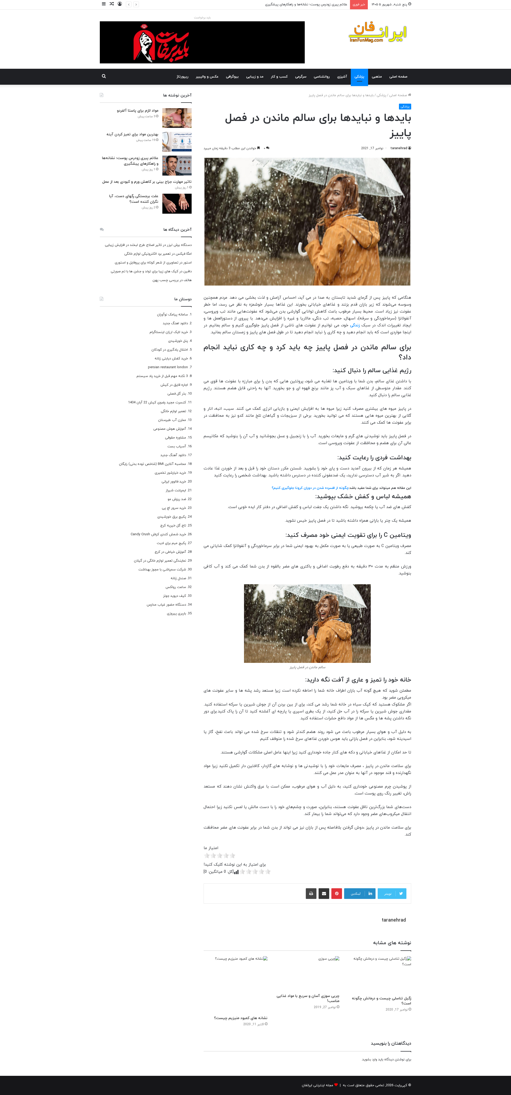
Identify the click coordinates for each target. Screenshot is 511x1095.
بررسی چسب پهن (166, 280)
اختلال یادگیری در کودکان (169, 349)
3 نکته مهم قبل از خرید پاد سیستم (162, 376)
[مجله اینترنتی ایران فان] (378, 33)
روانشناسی (322, 76)
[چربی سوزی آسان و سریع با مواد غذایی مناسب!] (307, 973)
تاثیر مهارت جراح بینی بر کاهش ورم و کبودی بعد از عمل (147, 181)
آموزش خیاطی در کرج (170, 552)
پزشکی (359, 76)
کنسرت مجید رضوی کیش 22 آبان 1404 (157, 402)
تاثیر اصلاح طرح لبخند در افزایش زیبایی (133, 245)
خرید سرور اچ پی (174, 508)
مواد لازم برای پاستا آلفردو (137, 110)
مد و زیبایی (254, 76)
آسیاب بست (176, 446)
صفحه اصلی (398, 76)
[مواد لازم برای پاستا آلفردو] (177, 118)
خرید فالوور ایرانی (174, 481)
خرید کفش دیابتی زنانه (171, 358)
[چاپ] (311, 893)
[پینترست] (336, 893)
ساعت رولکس (176, 587)
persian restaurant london (168, 367)
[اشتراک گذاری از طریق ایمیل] (324, 893)
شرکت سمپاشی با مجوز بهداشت (162, 569)
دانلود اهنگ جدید (175, 323)
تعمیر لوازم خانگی (173, 411)
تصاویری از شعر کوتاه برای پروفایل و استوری (146, 262)
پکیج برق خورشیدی (171, 516)
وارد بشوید (369, 1059)
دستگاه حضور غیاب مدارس (166, 604)
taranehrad (398, 148)
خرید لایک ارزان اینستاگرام (169, 332)
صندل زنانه (178, 578)
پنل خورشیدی (178, 341)
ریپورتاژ (182, 76)
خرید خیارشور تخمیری (170, 473)
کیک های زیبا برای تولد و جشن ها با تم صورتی (144, 271)
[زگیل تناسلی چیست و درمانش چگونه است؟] (379, 974)
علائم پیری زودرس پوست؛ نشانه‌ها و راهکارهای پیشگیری (306, 4)
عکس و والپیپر (207, 76)
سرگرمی (300, 76)
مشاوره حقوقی (175, 437)
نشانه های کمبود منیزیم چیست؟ (240, 1018)
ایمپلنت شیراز (176, 490)
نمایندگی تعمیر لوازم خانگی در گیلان (160, 560)
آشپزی (342, 76)
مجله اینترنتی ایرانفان (317, 1085)
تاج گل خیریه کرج (173, 525)
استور (187, 262)
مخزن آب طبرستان (172, 420)
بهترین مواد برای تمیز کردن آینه (132, 134)
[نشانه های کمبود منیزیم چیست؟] (235, 984)
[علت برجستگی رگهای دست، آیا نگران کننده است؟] (177, 204)
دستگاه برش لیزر (179, 245)
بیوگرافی (232, 76)
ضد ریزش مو (177, 499)
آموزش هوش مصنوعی (169, 429)
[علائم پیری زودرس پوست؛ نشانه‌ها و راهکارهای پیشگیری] (177, 166)
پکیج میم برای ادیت (171, 543)
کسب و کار (279, 76)
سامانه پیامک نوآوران (172, 314)
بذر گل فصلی (176, 393)
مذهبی (377, 76)
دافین (187, 271)
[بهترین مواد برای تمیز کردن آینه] (177, 142)
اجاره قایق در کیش (174, 385)
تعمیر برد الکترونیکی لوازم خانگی (147, 254)
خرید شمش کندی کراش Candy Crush (158, 534)
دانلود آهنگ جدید (173, 455)
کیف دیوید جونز (174, 596)
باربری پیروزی (176, 613)
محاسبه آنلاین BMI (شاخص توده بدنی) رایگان (152, 464)
